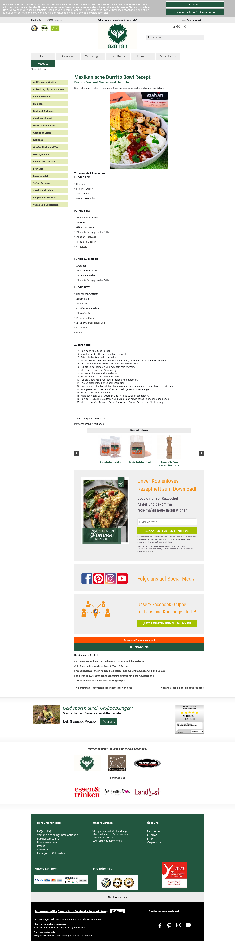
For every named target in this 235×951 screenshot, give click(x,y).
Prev (76, 453)
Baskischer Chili (96, 322)
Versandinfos (94, 919)
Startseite (35, 69)
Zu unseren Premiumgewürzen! (139, 640)
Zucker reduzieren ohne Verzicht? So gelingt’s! (99, 680)
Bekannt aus (117, 777)
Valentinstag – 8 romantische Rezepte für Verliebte (104, 687)
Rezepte (43, 63)
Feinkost (143, 56)
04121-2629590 (46, 20)
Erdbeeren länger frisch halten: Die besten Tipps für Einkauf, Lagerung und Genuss (119, 670)
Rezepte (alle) (40, 175)
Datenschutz (148, 551)
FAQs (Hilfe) (44, 831)
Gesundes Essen (42, 132)
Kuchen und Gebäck (44, 161)
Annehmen (195, 4)
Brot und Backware (43, 111)
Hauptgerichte (41, 154)
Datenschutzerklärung (125, 10)
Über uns (109, 722)
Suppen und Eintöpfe (44, 197)
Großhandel (44, 849)
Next (201, 453)
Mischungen (93, 56)
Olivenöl (92, 236)
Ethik (150, 838)
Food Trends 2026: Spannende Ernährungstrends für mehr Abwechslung (114, 675)
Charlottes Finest (42, 118)
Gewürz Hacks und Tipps (46, 147)
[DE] (178, 27)
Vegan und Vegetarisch (46, 204)
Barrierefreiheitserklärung (91, 911)
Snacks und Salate (43, 190)
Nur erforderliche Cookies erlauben (195, 12)
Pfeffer (83, 246)
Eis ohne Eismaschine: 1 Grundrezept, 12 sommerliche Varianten (109, 661)
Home (43, 56)
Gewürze (68, 56)
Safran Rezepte (41, 183)
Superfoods (168, 56)
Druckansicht (139, 647)
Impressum (42, 911)
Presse (41, 846)
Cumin (91, 317)
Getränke (38, 139)
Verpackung (154, 842)
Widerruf (117, 911)
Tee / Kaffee (118, 56)
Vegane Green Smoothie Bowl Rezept (181, 687)
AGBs (53, 911)
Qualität (152, 835)
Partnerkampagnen (49, 838)
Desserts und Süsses (44, 125)
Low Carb (38, 168)
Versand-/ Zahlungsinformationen (57, 835)
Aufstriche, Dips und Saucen (48, 89)
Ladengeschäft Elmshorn (52, 853)
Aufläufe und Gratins (44, 82)
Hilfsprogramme (47, 842)
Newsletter (153, 831)
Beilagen (38, 103)
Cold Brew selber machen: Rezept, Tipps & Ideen (101, 666)
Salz (88, 193)
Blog (44, 69)
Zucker (92, 241)
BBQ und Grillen (42, 96)
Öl (89, 313)
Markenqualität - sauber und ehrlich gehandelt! (117, 748)
